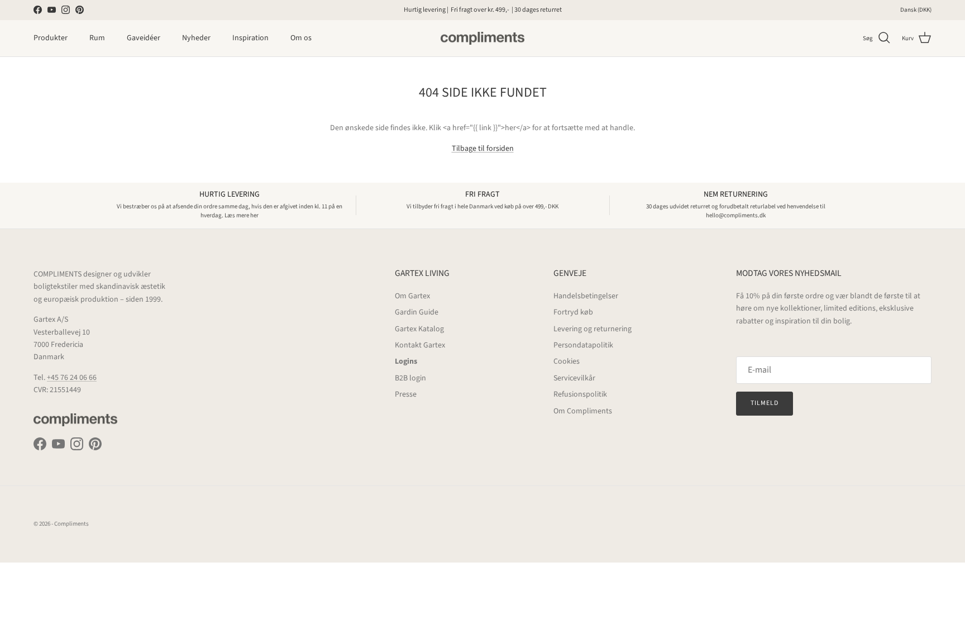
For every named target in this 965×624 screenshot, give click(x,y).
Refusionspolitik (580, 394)
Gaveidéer (143, 38)
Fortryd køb (573, 312)
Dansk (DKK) (915, 10)
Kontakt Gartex (420, 345)
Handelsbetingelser (585, 296)
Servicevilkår (574, 378)
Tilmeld (764, 403)
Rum (97, 38)
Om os (301, 38)
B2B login (410, 378)
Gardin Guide (416, 312)
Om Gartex (412, 296)
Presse (406, 394)
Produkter (51, 38)
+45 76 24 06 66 (72, 377)
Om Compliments (582, 411)
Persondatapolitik (583, 345)
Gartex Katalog (419, 329)
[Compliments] (482, 38)
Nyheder (196, 38)
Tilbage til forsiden (483, 148)
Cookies (566, 361)
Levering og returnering (592, 329)
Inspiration (250, 38)
